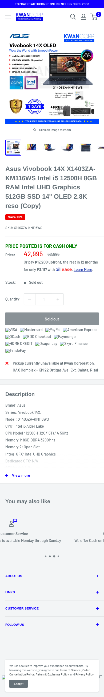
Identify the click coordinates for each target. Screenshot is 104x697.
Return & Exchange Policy (52, 674)
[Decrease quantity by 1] (29, 299)
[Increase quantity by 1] (57, 299)
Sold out (52, 318)
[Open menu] (8, 17)
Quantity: (13, 299)
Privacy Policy (84, 674)
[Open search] (73, 17)
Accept (18, 684)
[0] (94, 17)
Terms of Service (70, 670)
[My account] (83, 17)
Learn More (83, 269)
